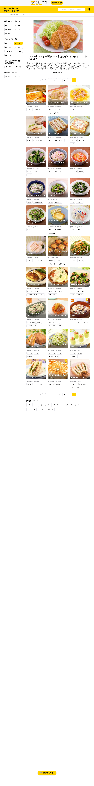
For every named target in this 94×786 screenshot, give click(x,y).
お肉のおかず (14, 14)
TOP (5, 14)
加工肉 (23, 14)
